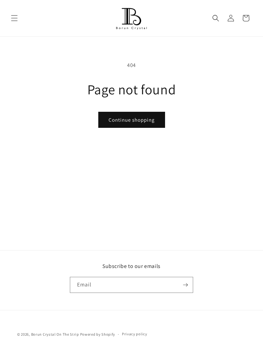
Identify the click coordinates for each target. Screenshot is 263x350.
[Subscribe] (185, 285)
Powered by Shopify (97, 334)
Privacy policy (134, 334)
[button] (14, 18)
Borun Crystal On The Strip (55, 334)
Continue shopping (132, 120)
